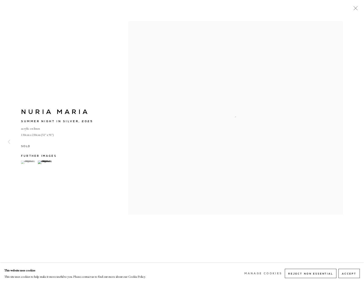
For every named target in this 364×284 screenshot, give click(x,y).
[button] (29, 162)
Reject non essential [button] (310, 273)
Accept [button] (349, 273)
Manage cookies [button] (263, 273)
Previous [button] (9, 142)
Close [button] (354, 9)
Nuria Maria (55, 112)
